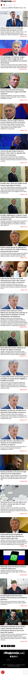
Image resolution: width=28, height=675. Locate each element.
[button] (2, 672)
